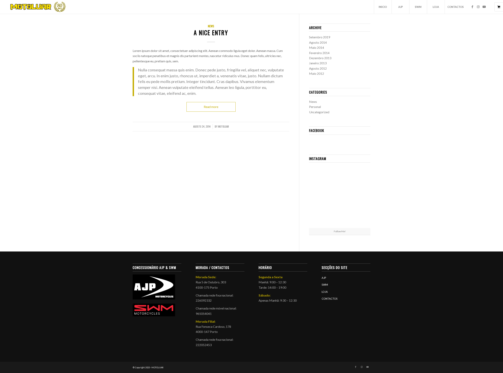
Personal (315, 107)
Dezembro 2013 (320, 58)
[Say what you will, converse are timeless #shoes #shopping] (339, 217)
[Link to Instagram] (478, 7)
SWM (325, 284)
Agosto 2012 (318, 68)
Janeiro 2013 (318, 63)
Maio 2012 (316, 73)
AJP (324, 277)
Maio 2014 (316, 47)
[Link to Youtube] (484, 7)
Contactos (330, 298)
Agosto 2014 (318, 42)
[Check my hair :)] (360, 217)
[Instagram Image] (360, 175)
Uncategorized (319, 112)
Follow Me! (340, 231)
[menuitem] (383, 7)
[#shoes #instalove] (319, 217)
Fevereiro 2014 (319, 53)
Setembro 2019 (319, 37)
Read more (211, 107)
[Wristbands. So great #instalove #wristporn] (360, 196)
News (211, 26)
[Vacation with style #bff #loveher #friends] (339, 175)
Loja (325, 291)
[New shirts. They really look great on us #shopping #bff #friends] (319, 175)
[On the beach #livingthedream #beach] (339, 196)
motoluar (223, 126)
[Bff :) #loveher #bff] (319, 196)
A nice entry (211, 32)
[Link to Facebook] (472, 7)
